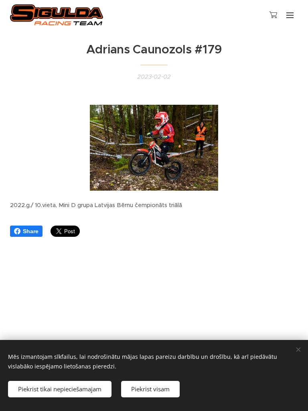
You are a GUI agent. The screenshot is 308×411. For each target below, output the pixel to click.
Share (30, 231)
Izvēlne (290, 15)
